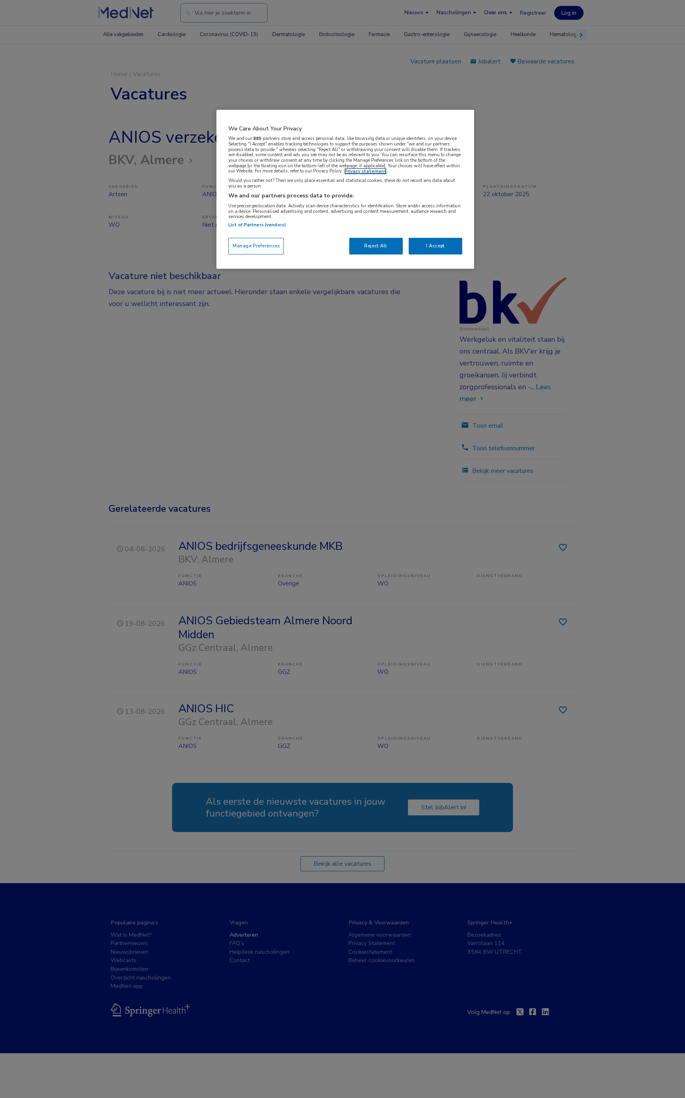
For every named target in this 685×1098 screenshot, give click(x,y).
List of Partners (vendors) (257, 225)
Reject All (375, 246)
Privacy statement (365, 171)
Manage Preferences (256, 246)
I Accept (435, 246)
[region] (345, 189)
